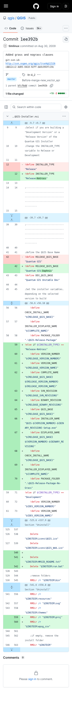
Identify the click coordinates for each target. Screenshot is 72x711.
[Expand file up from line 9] (11, 123)
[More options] (64, 116)
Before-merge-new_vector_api (41, 80)
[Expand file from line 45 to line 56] (11, 303)
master (11, 79)
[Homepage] (36, 6)
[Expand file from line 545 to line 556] (11, 587)
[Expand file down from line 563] (11, 649)
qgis (11, 18)
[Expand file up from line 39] (11, 220)
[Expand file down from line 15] (11, 215)
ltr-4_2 (31, 74)
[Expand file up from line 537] (11, 525)
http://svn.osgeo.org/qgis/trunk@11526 (30, 63)
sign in (32, 679)
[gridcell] (36, 123)
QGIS (21, 18)
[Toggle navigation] (6, 6)
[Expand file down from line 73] (11, 520)
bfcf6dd (22, 85)
